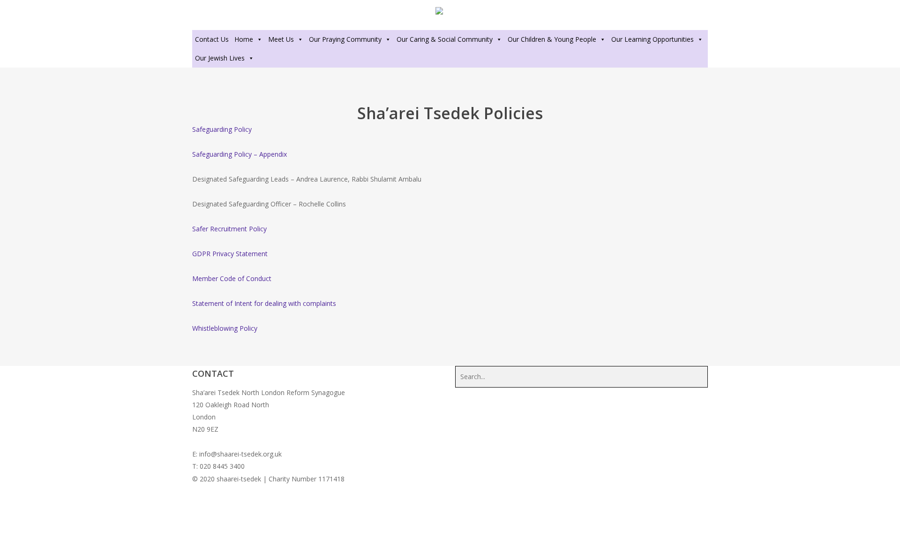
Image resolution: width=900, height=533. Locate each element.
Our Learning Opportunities (652, 39)
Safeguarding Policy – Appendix (239, 154)
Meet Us (281, 39)
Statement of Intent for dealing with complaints (264, 303)
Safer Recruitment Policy (229, 228)
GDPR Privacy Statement (230, 253)
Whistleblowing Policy (224, 328)
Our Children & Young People (552, 39)
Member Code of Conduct (231, 278)
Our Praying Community (345, 39)
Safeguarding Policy (222, 129)
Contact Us (212, 39)
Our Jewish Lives (220, 57)
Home (243, 39)
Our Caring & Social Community (445, 39)
